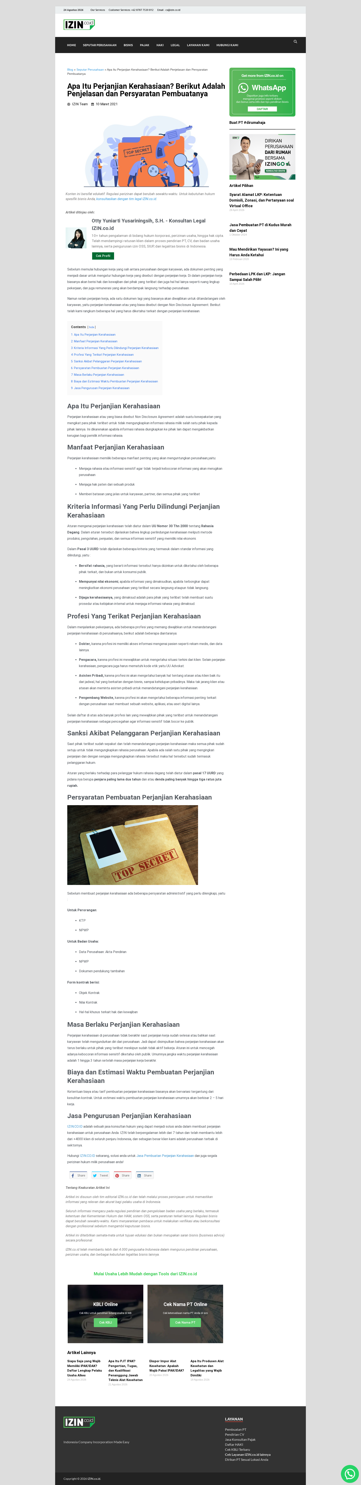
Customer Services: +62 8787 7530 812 (131, 9)
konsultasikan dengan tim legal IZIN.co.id (126, 199)
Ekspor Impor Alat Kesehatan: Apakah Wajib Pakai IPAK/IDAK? (166, 1365)
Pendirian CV (234, 1434)
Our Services (97, 9)
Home (71, 45)
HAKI (160, 45)
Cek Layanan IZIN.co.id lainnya (248, 1454)
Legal (175, 45)
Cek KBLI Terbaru (237, 1449)
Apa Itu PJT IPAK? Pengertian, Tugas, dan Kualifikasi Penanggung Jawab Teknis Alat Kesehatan (125, 1370)
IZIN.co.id (94, 1478)
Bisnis (128, 45)
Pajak (144, 45)
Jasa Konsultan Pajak (240, 1439)
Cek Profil (103, 256)
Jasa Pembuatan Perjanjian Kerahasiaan (165, 1156)
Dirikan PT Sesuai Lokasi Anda (246, 1459)
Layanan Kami (198, 45)
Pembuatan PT (235, 1429)
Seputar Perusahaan (100, 45)
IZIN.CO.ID (75, 1126)
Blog (70, 69)
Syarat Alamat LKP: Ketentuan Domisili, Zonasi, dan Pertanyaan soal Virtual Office (261, 200)
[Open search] (295, 42)
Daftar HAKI (234, 1444)
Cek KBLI (105, 1322)
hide (91, 327)
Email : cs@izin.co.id (168, 9)
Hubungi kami (227, 45)
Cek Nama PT (185, 1322)
